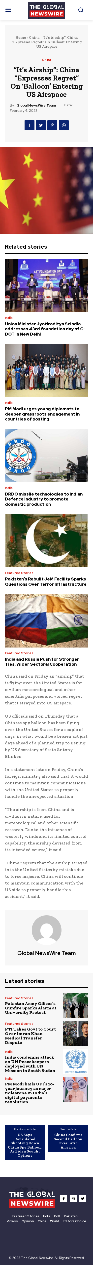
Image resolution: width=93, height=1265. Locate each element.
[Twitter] (41, 125)
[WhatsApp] (64, 125)
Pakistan (71, 1216)
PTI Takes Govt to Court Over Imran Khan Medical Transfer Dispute (30, 1035)
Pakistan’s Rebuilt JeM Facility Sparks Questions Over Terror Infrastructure (46, 581)
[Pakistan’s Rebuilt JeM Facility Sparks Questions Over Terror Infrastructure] (46, 540)
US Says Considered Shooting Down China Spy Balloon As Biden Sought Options (25, 1145)
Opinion (28, 1221)
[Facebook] (29, 125)
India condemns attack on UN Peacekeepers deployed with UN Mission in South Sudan (30, 1063)
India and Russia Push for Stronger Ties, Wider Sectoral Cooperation (42, 661)
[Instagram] (73, 1198)
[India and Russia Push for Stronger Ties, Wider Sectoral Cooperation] (46, 620)
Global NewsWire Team (36, 105)
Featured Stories (19, 573)
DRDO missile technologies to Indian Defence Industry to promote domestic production (44, 499)
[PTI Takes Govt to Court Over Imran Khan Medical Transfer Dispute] (75, 1033)
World (54, 1221)
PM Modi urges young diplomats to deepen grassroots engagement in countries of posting (42, 414)
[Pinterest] (52, 125)
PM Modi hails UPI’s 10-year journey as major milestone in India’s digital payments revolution (29, 1093)
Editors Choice (74, 1221)
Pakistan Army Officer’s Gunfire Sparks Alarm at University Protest (31, 1008)
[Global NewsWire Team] (47, 930)
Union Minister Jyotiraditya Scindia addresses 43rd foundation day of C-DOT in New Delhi (45, 329)
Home (20, 37)
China (34, 37)
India (9, 317)
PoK (57, 1216)
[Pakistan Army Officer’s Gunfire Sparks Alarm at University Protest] (75, 1005)
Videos (12, 1221)
